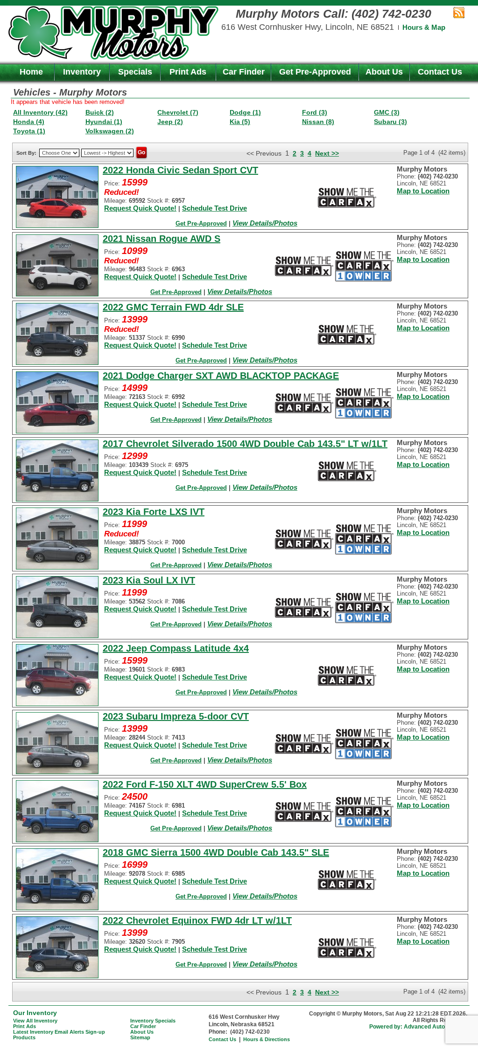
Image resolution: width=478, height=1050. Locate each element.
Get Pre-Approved (315, 71)
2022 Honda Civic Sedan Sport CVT (180, 170)
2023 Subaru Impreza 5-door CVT (176, 716)
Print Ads (187, 71)
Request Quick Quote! (140, 208)
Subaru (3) (390, 121)
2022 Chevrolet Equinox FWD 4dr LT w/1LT (197, 920)
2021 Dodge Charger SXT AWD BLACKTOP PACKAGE (221, 376)
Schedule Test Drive (214, 208)
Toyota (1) (29, 131)
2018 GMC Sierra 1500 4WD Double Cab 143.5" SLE (216, 852)
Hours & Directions (266, 1039)
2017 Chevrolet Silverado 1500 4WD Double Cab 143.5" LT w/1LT (245, 444)
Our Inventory (35, 1012)
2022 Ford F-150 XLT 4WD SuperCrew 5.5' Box (205, 784)
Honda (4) (28, 121)
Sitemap (140, 1037)
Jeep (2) (170, 121)
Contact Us (440, 71)
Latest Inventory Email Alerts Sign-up (59, 1032)
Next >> (327, 153)
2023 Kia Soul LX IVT (149, 580)
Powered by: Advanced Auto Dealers (418, 1026)
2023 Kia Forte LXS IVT (153, 512)
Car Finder (244, 71)
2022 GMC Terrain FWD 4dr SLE (173, 307)
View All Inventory (35, 1020)
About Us (384, 71)
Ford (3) (314, 112)
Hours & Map (423, 27)
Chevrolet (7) (177, 112)
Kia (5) (240, 121)
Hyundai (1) (103, 121)
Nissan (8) (318, 121)
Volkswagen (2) (109, 131)
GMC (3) (387, 112)
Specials (135, 71)
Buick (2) (99, 112)
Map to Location (423, 191)
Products (24, 1037)
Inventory (82, 71)
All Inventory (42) (40, 112)
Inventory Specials (153, 1020)
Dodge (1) (245, 112)
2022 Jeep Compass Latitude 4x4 (176, 648)
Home (31, 71)
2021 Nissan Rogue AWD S (161, 238)
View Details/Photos (264, 223)
